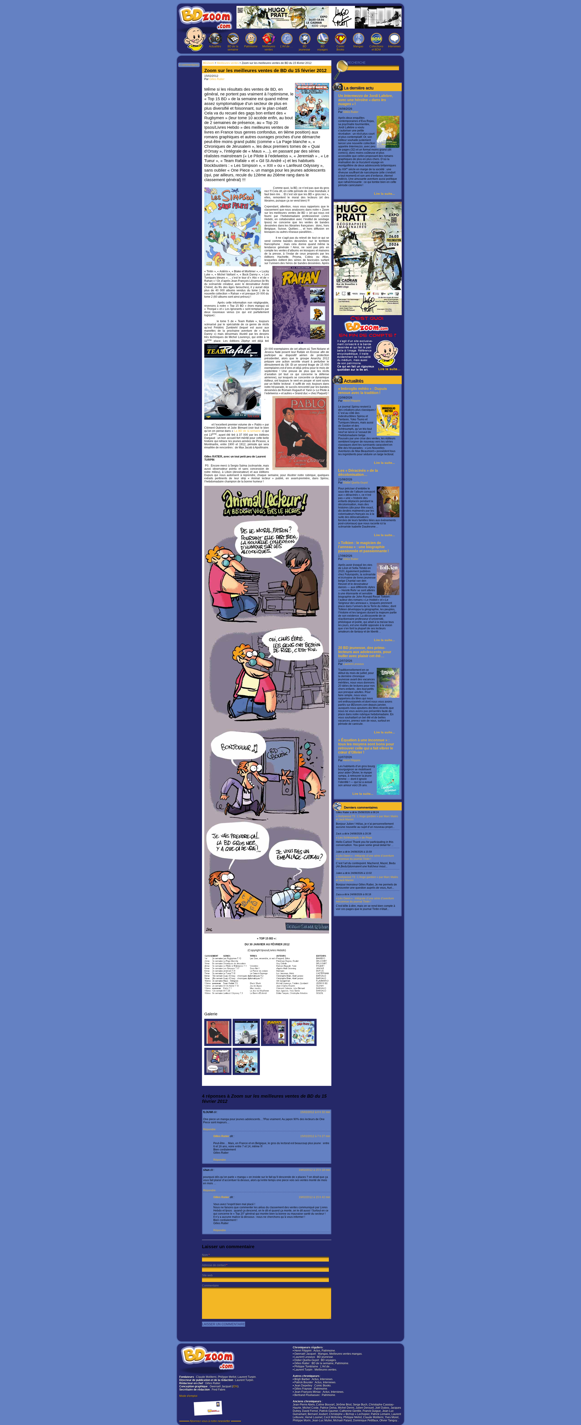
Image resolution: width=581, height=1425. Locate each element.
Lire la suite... (384, 193)
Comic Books (341, 48)
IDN (235, 1386)
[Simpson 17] (303, 1045)
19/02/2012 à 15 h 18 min (314, 1170)
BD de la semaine (233, 48)
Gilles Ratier (350, 112)
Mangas (358, 46)
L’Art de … (286, 46)
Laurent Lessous (353, 664)
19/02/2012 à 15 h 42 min (314, 1197)
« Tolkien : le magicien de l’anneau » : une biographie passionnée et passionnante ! (363, 547)
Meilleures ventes (268, 48)
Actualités (215, 46)
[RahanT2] (274, 1045)
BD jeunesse (304, 48)
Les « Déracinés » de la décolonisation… (358, 473)
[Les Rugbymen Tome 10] (246, 1074)
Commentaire (210, 1285)
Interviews (394, 46)
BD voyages (322, 48)
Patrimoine (251, 46)
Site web (207, 1275)
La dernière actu (358, 88)
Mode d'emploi (188, 1396)
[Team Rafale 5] (246, 1045)
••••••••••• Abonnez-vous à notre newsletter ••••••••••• (210, 1421)
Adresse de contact (214, 1265)
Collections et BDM (376, 48)
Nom (205, 1255)
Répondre (209, 1129)
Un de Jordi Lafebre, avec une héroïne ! (365, 100)
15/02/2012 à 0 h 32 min (315, 1112)
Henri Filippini (351, 400)
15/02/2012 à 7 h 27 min (315, 1136)
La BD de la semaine (248, 431)
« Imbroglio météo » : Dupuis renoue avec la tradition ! (362, 391)
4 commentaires (189, 64)
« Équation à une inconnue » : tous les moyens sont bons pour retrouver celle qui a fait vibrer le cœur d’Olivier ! (366, 746)
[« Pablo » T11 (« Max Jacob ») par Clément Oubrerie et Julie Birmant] (217, 1045)
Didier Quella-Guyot (355, 482)
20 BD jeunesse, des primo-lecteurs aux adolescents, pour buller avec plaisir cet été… (364, 652)
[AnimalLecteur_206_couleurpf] (217, 1074)
